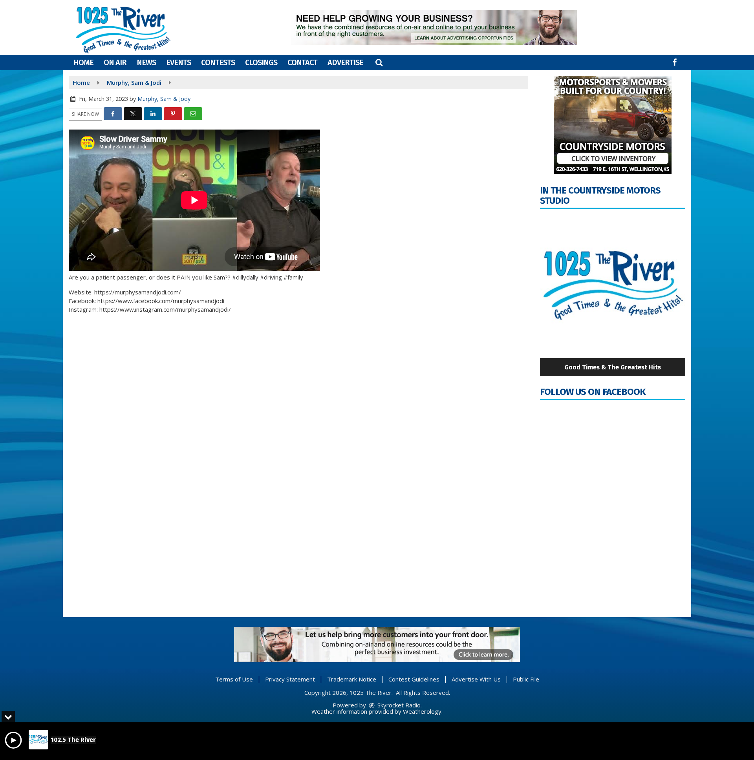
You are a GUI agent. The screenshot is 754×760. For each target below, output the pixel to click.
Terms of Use (234, 679)
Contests (218, 62)
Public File (526, 679)
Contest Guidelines (413, 679)
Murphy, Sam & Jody (163, 98)
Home (83, 62)
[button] (378, 62)
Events (178, 62)
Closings (261, 62)
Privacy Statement (290, 679)
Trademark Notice (351, 679)
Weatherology (422, 711)
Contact (302, 62)
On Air (115, 62)
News (146, 62)
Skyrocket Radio (398, 705)
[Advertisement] (434, 27)
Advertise (345, 62)
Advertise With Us (476, 679)
